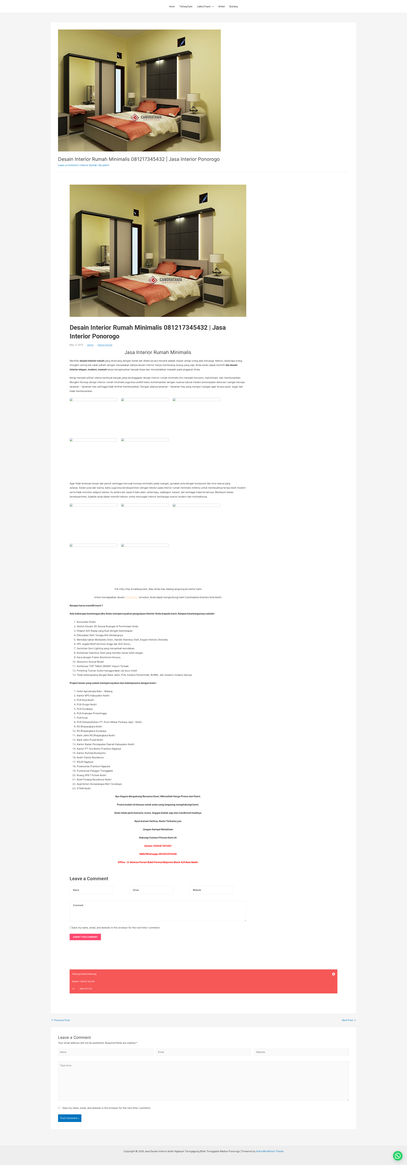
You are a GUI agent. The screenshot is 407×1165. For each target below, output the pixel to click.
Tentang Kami (185, 6)
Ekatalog (233, 6)
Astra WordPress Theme (270, 1151)
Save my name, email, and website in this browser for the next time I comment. (116, 927)
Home (172, 6)
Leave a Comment (68, 165)
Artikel (221, 6)
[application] (212, 6)
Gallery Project (204, 6)
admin (90, 345)
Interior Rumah (88, 165)
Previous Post (60, 1020)
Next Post (349, 1020)
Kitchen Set (131, 597)
